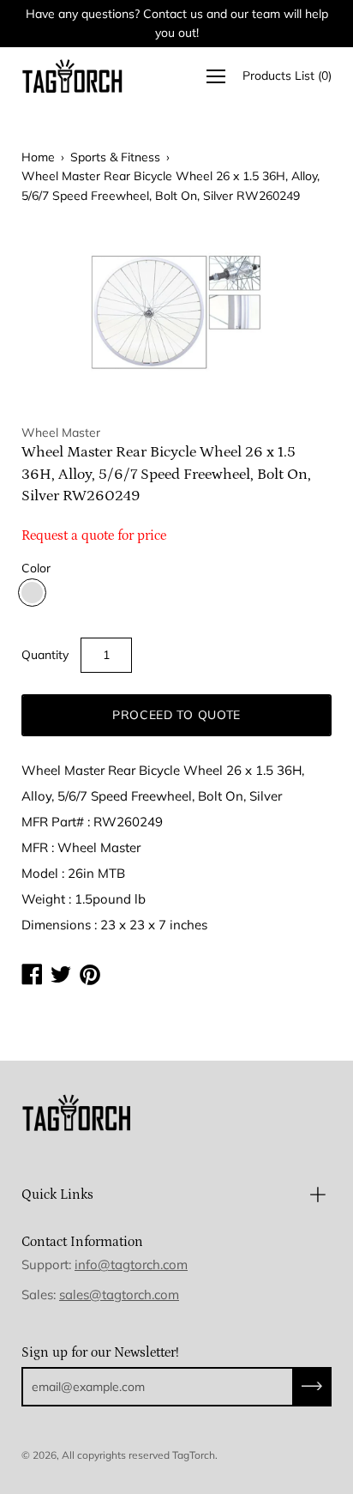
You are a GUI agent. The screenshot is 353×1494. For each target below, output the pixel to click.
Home (38, 157)
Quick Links (57, 1194)
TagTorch (193, 1455)
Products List (287, 75)
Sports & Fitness (115, 157)
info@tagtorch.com (131, 1264)
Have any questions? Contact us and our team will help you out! (177, 23)
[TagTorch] (72, 76)
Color (36, 568)
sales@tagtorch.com (119, 1294)
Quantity (45, 654)
